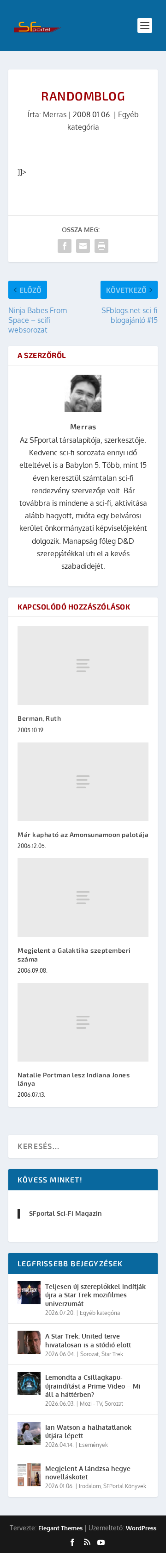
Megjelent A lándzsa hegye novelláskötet (87, 1473)
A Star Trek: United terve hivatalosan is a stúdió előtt (88, 1340)
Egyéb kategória (100, 1312)
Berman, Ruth (39, 718)
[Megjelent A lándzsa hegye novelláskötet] (29, 1474)
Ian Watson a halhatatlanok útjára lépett (88, 1431)
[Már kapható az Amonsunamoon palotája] (83, 781)
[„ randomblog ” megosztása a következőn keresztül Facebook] (64, 246)
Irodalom (90, 1486)
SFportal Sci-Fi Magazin (65, 1213)
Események (93, 1444)
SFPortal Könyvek (124, 1486)
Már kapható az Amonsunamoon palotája (83, 834)
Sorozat (89, 1354)
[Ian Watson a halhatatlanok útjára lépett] (29, 1433)
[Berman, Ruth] (83, 665)
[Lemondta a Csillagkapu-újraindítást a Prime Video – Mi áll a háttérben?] (29, 1383)
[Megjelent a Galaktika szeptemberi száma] (83, 897)
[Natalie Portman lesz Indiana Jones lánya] (83, 1022)
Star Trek (112, 1354)
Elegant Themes (60, 1528)
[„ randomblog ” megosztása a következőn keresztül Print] (101, 246)
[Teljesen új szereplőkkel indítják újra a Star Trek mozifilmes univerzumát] (29, 1292)
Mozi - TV (91, 1403)
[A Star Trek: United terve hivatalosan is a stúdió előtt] (29, 1342)
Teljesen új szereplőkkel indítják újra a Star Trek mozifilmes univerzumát (95, 1295)
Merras (54, 114)
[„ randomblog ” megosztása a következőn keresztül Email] (83, 246)
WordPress (141, 1528)
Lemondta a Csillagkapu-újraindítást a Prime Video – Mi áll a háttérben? (93, 1385)
